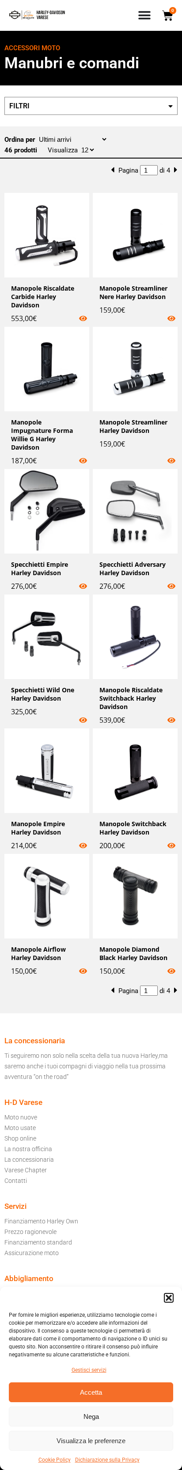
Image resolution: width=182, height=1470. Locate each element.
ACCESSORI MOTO (32, 48)
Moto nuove (20, 1117)
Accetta (91, 1392)
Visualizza (64, 150)
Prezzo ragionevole (30, 1231)
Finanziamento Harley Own (41, 1221)
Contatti (15, 1180)
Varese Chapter (25, 1170)
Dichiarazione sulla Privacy (107, 1460)
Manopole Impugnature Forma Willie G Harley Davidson (42, 434)
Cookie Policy (54, 1460)
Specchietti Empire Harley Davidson (39, 568)
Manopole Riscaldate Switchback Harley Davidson (131, 698)
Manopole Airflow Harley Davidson (38, 953)
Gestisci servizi (89, 1370)
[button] (168, 1297)
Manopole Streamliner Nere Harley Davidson (133, 292)
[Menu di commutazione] (144, 15)
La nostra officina (28, 1148)
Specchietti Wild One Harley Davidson (42, 694)
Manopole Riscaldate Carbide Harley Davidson (42, 296)
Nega (91, 1416)
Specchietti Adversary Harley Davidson (132, 568)
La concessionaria (29, 1159)
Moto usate (20, 1127)
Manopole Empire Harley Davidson (38, 828)
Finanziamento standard (38, 1242)
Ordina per (20, 140)
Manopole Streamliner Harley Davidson (133, 426)
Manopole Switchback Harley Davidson (133, 828)
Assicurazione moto (31, 1252)
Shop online (20, 1138)
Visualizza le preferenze (91, 1440)
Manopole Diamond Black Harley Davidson (133, 953)
